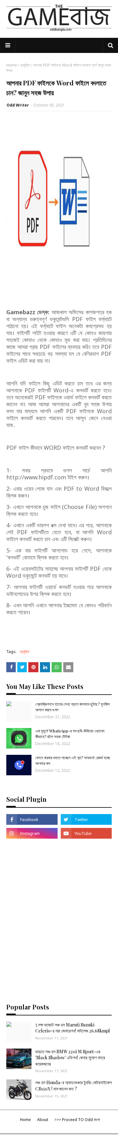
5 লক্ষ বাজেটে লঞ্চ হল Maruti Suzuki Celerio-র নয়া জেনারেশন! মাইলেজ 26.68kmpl (72, 1028)
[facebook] (32, 819)
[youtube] (86, 833)
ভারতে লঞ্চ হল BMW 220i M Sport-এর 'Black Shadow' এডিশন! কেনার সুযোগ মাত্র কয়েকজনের (70, 1058)
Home (11, 65)
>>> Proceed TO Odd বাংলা (77, 1119)
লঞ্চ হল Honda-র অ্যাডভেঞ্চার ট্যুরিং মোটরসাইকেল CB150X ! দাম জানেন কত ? (73, 1085)
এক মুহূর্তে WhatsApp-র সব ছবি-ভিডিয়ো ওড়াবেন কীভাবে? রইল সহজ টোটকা (69, 733)
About (42, 1119)
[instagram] (32, 833)
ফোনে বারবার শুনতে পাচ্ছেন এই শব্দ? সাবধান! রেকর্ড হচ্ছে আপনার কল (72, 760)
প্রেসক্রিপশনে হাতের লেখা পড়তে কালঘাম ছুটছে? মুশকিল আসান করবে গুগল (72, 706)
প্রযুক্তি (25, 65)
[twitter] (86, 819)
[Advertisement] (59, 907)
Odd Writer (18, 105)
